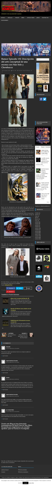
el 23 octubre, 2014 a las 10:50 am (12, 411)
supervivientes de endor (12, 360)
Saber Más (31, 483)
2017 (38, 234)
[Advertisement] (26, 33)
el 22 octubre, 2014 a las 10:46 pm (12, 348)
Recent (42, 147)
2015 (38, 237)
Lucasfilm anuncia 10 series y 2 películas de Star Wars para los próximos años (42, 161)
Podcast (17, 17)
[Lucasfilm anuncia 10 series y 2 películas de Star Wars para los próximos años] (38, 161)
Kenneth (8, 346)
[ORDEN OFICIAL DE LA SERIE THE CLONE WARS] (38, 153)
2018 (38, 232)
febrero (37, 219)
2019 (38, 231)
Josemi (7, 377)
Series (22, 17)
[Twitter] (44, 99)
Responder (5, 355)
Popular (37, 147)
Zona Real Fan (45, 17)
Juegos (38, 17)
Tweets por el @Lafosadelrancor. (42, 206)
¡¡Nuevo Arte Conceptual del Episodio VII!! (20, 298)
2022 (38, 226)
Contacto (3, 472)
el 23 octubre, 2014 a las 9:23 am (12, 396)
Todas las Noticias (26, 70)
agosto (37, 214)
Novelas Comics (30, 17)
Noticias (3, 17)
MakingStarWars (8, 285)
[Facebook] (41, 99)
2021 (38, 228)
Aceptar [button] (25, 483)
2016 (38, 235)
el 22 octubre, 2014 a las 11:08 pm (12, 362)
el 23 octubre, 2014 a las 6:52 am (12, 379)
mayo (37, 216)
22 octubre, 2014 (6, 70)
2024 (38, 223)
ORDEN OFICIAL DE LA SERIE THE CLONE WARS (45, 152)
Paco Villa (14, 70)
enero (37, 220)
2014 (38, 238)
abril (36, 217)
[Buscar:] (43, 59)
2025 (38, 222)
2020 (38, 229)
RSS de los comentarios (23, 472)
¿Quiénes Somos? (5, 469)
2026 (38, 213)
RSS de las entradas (22, 469)
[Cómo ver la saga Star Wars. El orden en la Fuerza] (38, 196)
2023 (38, 225)
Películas (10, 17)
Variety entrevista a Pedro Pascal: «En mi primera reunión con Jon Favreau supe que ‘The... (42, 186)
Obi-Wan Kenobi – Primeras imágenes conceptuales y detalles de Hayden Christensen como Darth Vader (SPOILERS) (42, 173)
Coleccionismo (4, 20)
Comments (48, 147)
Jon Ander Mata (10, 409)
